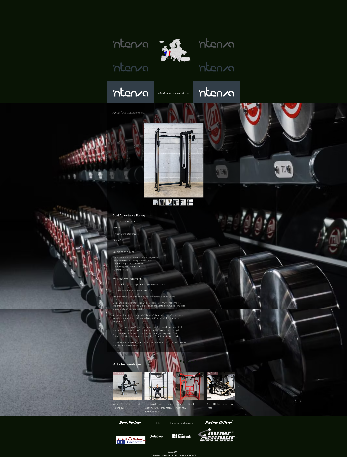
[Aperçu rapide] (158, 386)
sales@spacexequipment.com (173, 93)
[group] (174, 393)
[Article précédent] (109, 385)
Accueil (116, 112)
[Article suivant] (239, 385)
